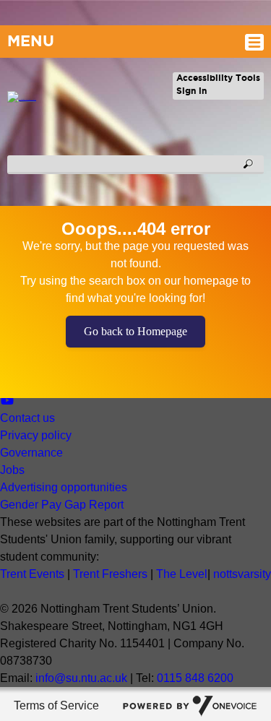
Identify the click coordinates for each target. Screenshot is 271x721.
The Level (181, 574)
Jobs (12, 470)
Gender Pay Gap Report (62, 504)
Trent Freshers (110, 574)
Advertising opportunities (63, 487)
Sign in (191, 90)
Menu (30, 41)
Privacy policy (36, 435)
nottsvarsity (242, 574)
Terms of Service (56, 705)
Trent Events (32, 574)
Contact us (27, 418)
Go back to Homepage (135, 331)
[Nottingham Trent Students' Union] (18, 99)
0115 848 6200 (195, 678)
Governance (31, 452)
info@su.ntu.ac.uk (81, 678)
